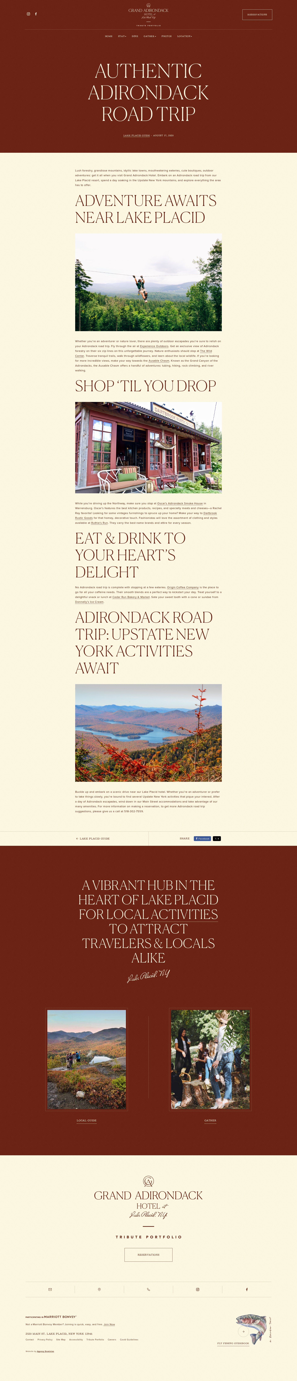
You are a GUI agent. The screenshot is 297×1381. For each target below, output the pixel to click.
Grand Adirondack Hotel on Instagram (28, 17)
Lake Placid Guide (136, 135)
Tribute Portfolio (95, 1339)
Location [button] (183, 36)
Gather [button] (149, 36)
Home (109, 36)
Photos (166, 36)
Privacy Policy (45, 1339)
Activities (184, 914)
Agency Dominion (45, 1351)
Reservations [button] (257, 15)
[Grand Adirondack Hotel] (148, 1206)
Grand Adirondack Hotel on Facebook (36, 17)
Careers (112, 1339)
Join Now (109, 1324)
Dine (135, 36)
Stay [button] (121, 36)
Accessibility (76, 1339)
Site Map (61, 1339)
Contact (30, 1339)
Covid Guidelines (129, 1339)
